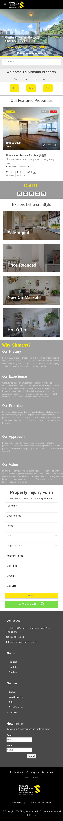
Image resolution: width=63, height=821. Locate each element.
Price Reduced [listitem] (16, 705)
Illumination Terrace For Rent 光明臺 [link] (26, 155)
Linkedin (49, 770)
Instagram (34, 770)
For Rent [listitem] (13, 659)
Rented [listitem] (12, 689)
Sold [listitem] (11, 700)
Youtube (33, 775)
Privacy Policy (18, 800)
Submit (31, 593)
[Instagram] (31, 191)
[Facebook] (25, 191)
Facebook (18, 770)
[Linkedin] (43, 191)
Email (9, 733)
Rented (53, 112)
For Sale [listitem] (13, 665)
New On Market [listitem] (16, 695)
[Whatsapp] (19, 191)
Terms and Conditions (41, 800)
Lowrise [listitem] (13, 710)
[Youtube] (37, 191)
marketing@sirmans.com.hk (23, 640)
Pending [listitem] (13, 670)
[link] (31, 128)
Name (9, 743)
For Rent (45, 112)
